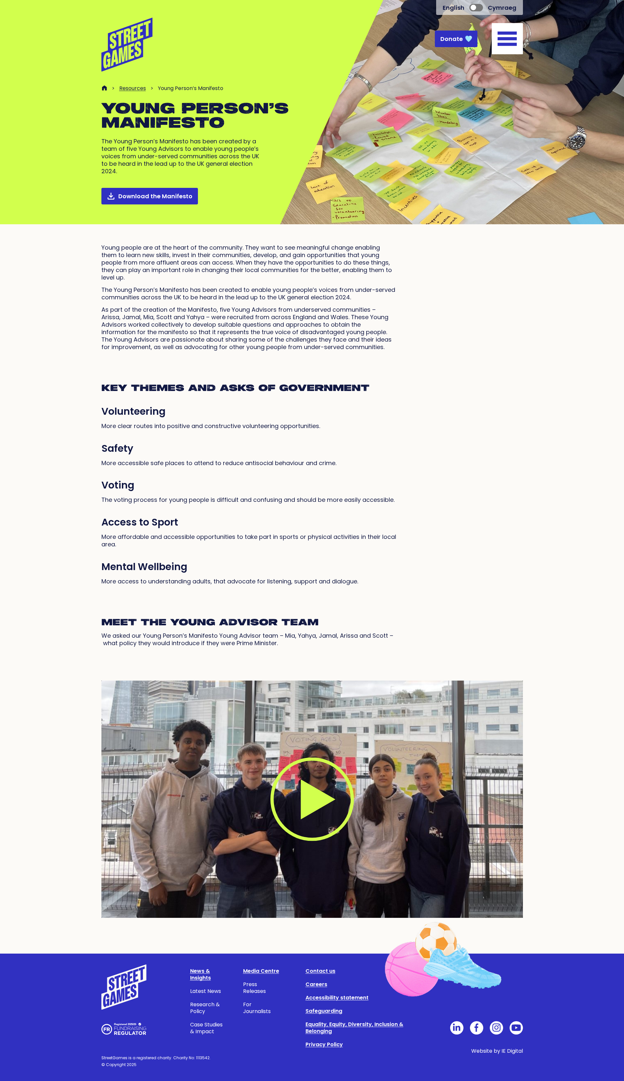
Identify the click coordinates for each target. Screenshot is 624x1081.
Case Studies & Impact (206, 1028)
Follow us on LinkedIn (456, 1028)
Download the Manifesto (155, 196)
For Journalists (257, 1008)
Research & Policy (205, 1008)
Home (104, 88)
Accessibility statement (337, 997)
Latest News (205, 991)
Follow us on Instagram (496, 1028)
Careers (316, 984)
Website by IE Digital (497, 1051)
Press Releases (254, 988)
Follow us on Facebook (476, 1028)
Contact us (320, 971)
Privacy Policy (324, 1044)
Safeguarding (324, 1011)
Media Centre (261, 971)
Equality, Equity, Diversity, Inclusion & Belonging (354, 1028)
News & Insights (200, 974)
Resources (132, 88)
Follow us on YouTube (516, 1028)
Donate (451, 39)
